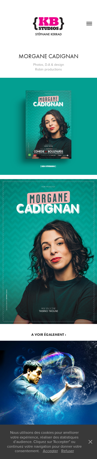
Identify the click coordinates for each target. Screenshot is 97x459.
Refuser (67, 450)
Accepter (50, 450)
